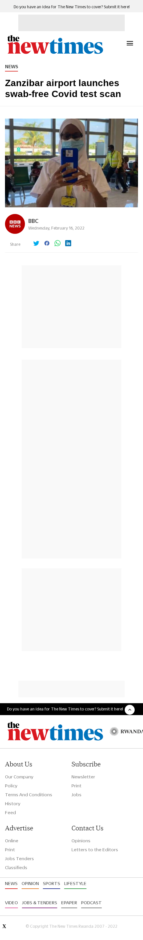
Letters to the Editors (95, 849)
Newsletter (83, 776)
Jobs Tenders (19, 858)
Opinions (81, 840)
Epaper (69, 902)
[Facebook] (47, 243)
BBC (33, 221)
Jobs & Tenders (39, 902)
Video (11, 902)
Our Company (19, 776)
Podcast (91, 902)
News (11, 66)
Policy (11, 785)
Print (76, 785)
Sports (51, 883)
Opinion (30, 883)
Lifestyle (75, 883)
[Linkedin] (68, 243)
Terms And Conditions (28, 794)
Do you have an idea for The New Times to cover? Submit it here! (72, 7)
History (12, 803)
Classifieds (16, 867)
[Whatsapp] (58, 243)
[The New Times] (55, 53)
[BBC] (15, 232)
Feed (10, 812)
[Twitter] (36, 243)
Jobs (76, 794)
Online (11, 840)
